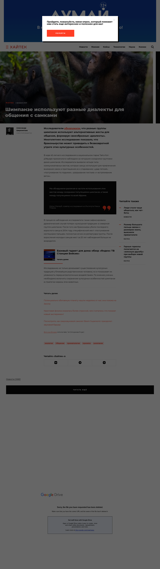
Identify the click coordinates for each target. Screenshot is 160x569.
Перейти (61, 33)
